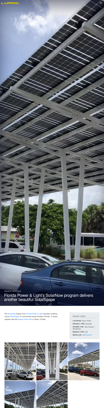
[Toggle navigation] (100, 3)
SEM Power (86, 335)
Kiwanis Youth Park (25, 319)
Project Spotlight (12, 291)
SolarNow (11, 313)
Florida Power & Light (34, 313)
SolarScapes (14, 316)
